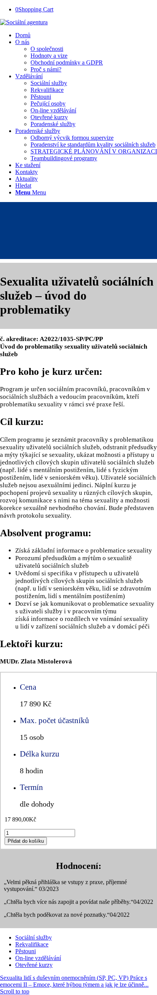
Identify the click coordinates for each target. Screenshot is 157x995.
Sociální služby (33, 937)
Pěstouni (25, 951)
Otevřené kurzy (34, 965)
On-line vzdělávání (38, 958)
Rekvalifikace (31, 944)
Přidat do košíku (26, 841)
